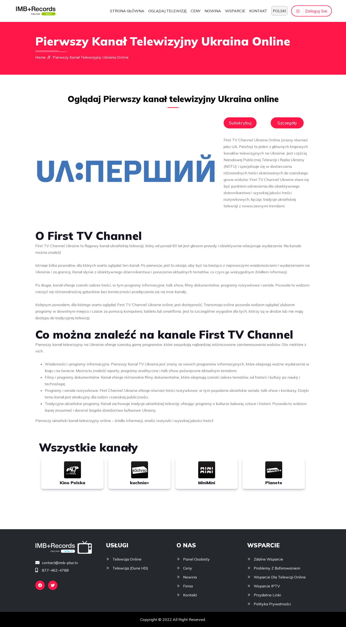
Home (40, 57)
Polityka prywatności (272, 604)
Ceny (196, 10)
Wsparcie (235, 10)
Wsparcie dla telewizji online (280, 577)
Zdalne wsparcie (268, 559)
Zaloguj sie (316, 11)
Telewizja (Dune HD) (130, 568)
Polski (279, 10)
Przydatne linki (267, 595)
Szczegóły (287, 123)
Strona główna (127, 10)
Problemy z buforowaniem (277, 568)
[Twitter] (52, 585)
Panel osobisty (196, 559)
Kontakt (258, 10)
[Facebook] (40, 585)
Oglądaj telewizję (167, 10)
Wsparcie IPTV (267, 586)
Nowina (213, 10)
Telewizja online (127, 559)
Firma (188, 586)
